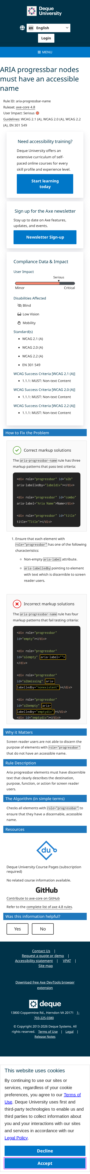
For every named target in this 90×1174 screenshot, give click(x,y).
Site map (45, 965)
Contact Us (41, 951)
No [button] (43, 929)
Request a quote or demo (43, 955)
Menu (47, 52)
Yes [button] (17, 929)
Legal (70, 1031)
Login (46, 38)
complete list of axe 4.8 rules (49, 906)
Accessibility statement (34, 960)
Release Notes (45, 1036)
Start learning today (45, 183)
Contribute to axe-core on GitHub (33, 898)
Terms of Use (48, 1031)
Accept (45, 1163)
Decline (45, 1151)
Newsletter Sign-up (45, 237)
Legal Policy (16, 1137)
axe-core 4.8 (25, 107)
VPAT (67, 960)
